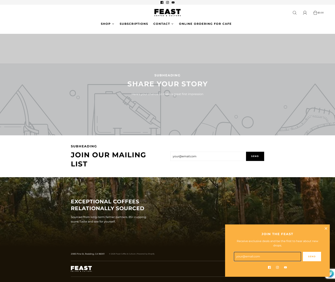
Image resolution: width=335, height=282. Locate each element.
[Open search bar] (296, 13)
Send (255, 156)
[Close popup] (326, 228)
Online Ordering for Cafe (205, 23)
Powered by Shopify (145, 254)
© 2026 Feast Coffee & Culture (122, 254)
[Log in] (307, 13)
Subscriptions (134, 23)
